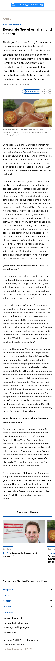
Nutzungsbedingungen (16, 627)
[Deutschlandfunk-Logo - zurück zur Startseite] (27, 5)
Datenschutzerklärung (15, 622)
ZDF (22, 639)
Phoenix (31, 639)
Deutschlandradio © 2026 (17, 648)
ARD (16, 639)
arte (39, 639)
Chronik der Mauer (13, 644)
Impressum (9, 631)
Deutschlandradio (13, 618)
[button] (4, 5)
